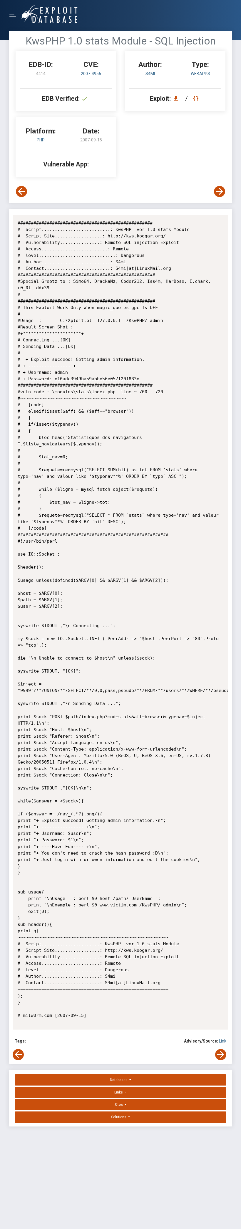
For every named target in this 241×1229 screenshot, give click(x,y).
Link (222, 1041)
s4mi (150, 73)
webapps (200, 73)
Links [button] (119, 1092)
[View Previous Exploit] (21, 191)
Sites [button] (119, 1105)
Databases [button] (119, 1080)
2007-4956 (91, 73)
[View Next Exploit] (219, 191)
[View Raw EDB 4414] (196, 98)
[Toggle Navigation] (14, 14)
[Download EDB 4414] (177, 98)
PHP (41, 140)
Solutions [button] (119, 1117)
